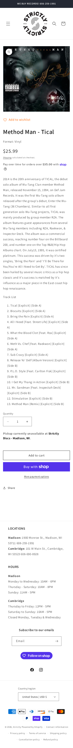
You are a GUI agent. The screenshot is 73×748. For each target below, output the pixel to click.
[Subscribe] (56, 641)
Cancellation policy (29, 739)
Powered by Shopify (32, 727)
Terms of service (37, 733)
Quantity (8, 413)
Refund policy (50, 739)
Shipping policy (58, 733)
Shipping (7, 157)
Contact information (57, 727)
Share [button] (11, 488)
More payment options (36, 476)
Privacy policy (17, 733)
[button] (8, 23)
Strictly (17, 727)
